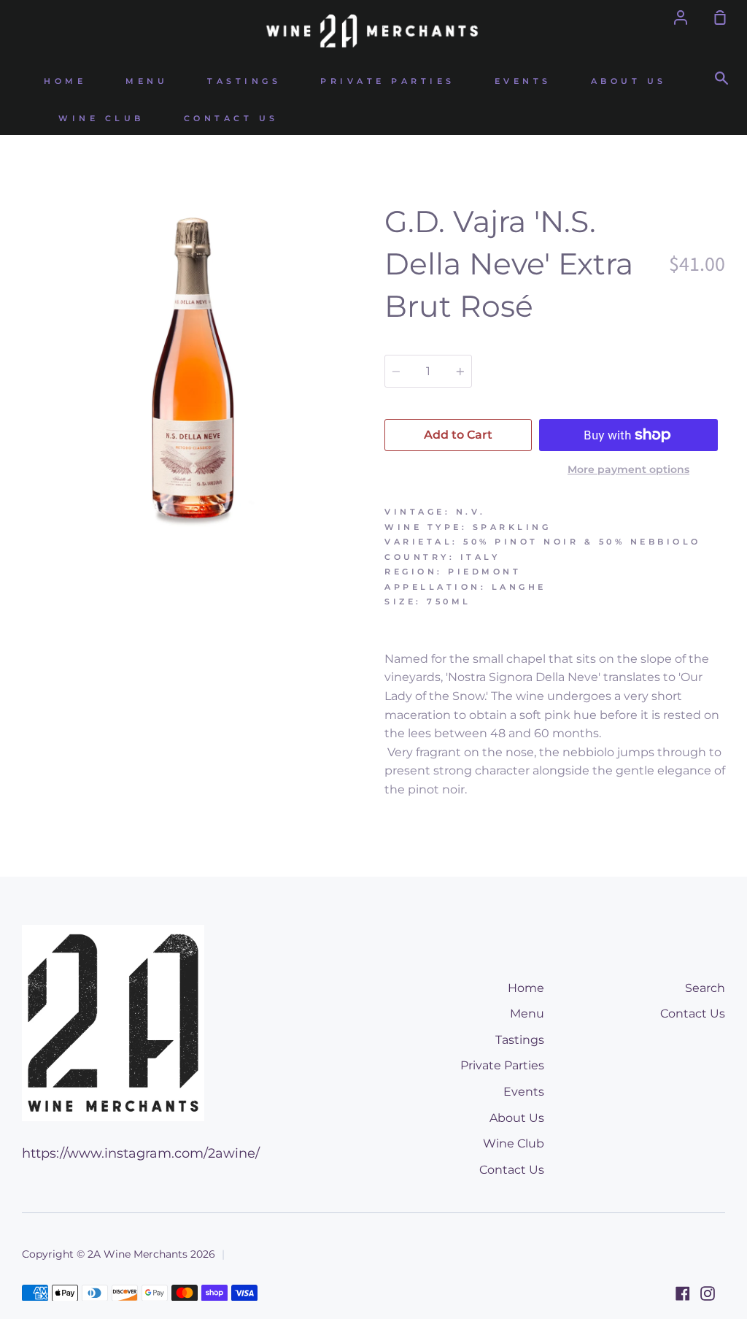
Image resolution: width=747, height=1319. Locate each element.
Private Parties (387, 81)
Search (705, 988)
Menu (146, 81)
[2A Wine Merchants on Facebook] (683, 1293)
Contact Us (231, 118)
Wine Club (101, 118)
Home (65, 81)
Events (523, 81)
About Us (629, 81)
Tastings (244, 81)
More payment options (628, 469)
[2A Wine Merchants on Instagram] (707, 1293)
